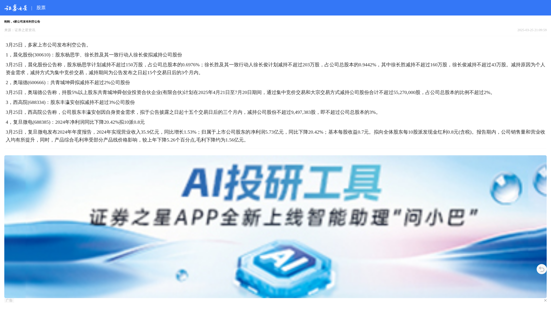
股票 (41, 7)
